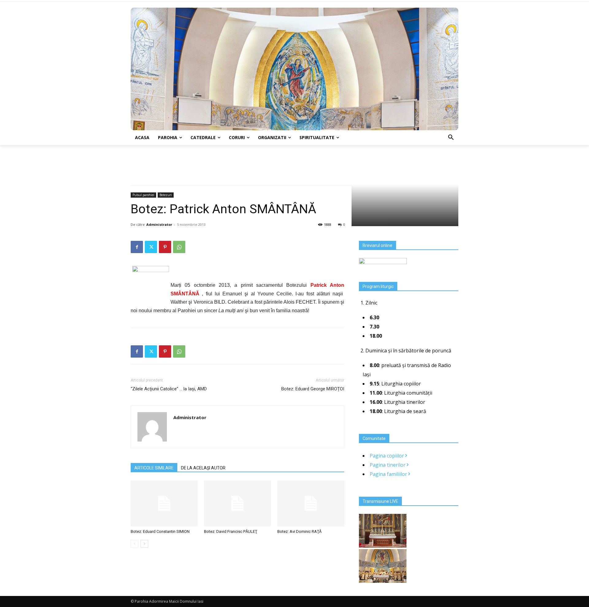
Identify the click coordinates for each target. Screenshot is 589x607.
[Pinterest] (165, 247)
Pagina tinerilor (388, 464)
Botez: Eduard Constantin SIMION (160, 531)
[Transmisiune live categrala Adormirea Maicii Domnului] (382, 545)
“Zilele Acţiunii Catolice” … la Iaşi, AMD (169, 389)
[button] (451, 137)
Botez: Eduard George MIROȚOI (312, 389)
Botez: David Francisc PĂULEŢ (230, 531)
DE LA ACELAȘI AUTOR (203, 467)
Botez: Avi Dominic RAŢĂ (299, 531)
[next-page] (144, 544)
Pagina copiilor (387, 455)
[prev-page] (134, 544)
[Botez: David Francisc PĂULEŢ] (237, 503)
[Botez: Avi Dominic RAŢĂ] (310, 503)
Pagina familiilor (389, 474)
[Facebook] (137, 247)
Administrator (159, 224)
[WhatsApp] (179, 247)
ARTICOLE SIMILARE (154, 467)
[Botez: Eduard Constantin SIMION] (164, 503)
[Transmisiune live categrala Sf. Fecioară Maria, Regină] (382, 581)
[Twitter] (151, 247)
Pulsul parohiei (143, 195)
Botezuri (166, 195)
